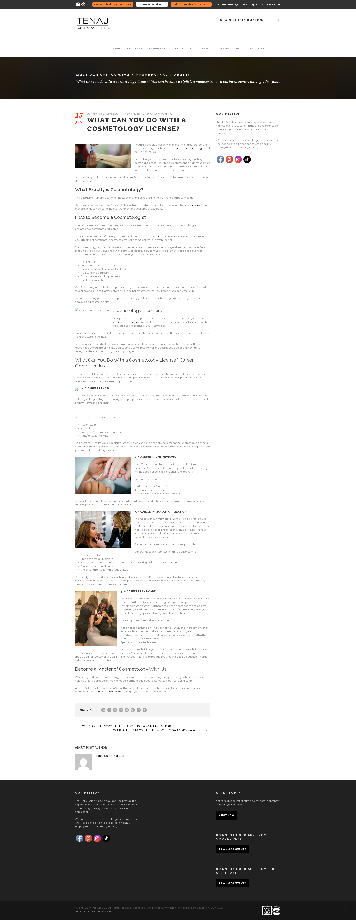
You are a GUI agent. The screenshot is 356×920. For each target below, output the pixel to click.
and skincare (192, 204)
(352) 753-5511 (112, 4)
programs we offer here (109, 691)
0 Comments (133, 113)
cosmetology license (127, 322)
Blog (240, 48)
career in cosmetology (188, 148)
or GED (159, 236)
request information (242, 20)
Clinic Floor (182, 48)
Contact (204, 48)
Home (117, 48)
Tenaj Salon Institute (104, 113)
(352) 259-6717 (191, 4)
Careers (223, 48)
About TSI (258, 48)
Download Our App (232, 849)
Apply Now (226, 815)
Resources (157, 48)
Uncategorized (163, 113)
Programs (134, 48)
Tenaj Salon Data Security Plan (93, 911)
